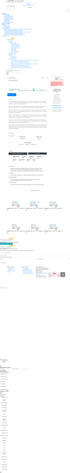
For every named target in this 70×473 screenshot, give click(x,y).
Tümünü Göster (7, 15)
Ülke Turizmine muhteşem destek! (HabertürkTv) (13, 34)
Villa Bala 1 (33, 224)
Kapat (11, 243)
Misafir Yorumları (12, 270)
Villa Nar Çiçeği (53, 201)
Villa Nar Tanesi (53, 224)
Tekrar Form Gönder (4, 243)
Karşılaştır (30, 7)
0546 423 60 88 (57, 107)
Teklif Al (17, 6)
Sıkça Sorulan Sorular (6, 23)
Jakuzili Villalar (7, 21)
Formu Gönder (3, 262)
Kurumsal (4, 25)
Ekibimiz (10, 269)
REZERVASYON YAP (4, 389)
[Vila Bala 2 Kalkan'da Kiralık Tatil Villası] (16, 219)
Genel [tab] (12, 94)
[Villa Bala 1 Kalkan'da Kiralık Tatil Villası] (35, 219)
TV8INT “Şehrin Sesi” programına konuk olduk (13, 30)
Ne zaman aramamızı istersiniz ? (6, 257)
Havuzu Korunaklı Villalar (9, 16)
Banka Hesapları (12, 268)
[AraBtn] (7, 73)
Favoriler (23, 5)
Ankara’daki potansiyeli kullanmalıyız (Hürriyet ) (13, 33)
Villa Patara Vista (15, 201)
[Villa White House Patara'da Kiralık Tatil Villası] (35, 196)
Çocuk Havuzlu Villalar (8, 22)
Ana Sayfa (4, 13)
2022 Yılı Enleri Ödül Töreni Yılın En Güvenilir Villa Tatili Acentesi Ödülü (18, 29)
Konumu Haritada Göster (18, 153)
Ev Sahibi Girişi (26, 268)
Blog (9, 271)
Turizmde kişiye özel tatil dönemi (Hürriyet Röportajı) (14, 34)
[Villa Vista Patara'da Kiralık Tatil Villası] (16, 196)
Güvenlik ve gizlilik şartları (28, 273)
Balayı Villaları (7, 20)
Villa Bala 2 (14, 224)
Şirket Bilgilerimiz (7, 27)
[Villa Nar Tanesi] (54, 219)
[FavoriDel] (33, 4)
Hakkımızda (6, 26)
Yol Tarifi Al (37, 153)
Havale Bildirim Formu (27, 269)
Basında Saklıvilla (5, 28)
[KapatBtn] (68, 11)
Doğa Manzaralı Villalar (8, 19)
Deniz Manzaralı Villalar (8, 18)
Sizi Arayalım (56, 110)
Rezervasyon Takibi (6, 24)
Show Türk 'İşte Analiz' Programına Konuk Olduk (13, 31)
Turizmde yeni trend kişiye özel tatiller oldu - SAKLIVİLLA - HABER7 (17, 32)
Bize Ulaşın (4, 35)
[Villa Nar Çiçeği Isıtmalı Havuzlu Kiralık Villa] (54, 196)
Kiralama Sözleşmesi (27, 270)
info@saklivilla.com (56, 105)
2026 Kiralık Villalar (6, 14)
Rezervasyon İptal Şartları (28, 271)
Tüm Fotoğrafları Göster (13, 80)
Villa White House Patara (35, 201)
